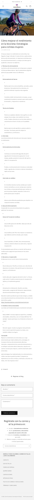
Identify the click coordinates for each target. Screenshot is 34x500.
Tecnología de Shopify (17, 496)
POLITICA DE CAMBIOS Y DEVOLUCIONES (13, 481)
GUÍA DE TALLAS (7, 463)
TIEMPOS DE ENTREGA (8, 467)
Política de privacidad (27, 496)
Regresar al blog (18, 376)
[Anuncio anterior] (3, 2)
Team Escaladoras (9, 496)
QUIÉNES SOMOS (7, 471)
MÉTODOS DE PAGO (8, 478)
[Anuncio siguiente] (31, 2)
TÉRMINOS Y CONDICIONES (10, 485)
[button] (3, 6)
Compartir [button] (5, 369)
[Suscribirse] (29, 446)
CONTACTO (6, 460)
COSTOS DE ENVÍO (7, 474)
